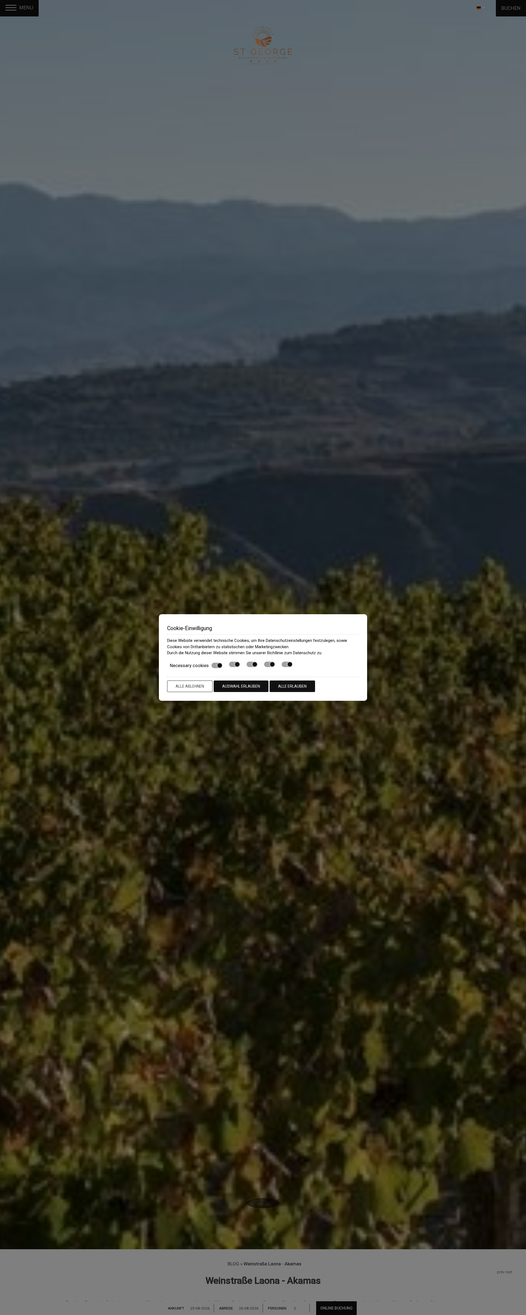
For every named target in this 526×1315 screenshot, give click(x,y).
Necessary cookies (189, 665)
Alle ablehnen (190, 686)
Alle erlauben (292, 686)
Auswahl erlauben (241, 686)
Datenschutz (304, 652)
